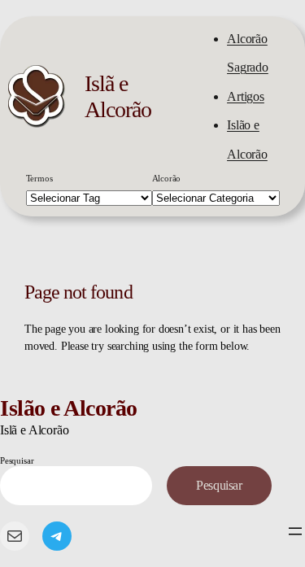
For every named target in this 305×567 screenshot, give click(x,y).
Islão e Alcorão (68, 408)
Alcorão (166, 178)
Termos (39, 178)
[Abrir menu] (295, 531)
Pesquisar (16, 460)
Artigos (245, 96)
